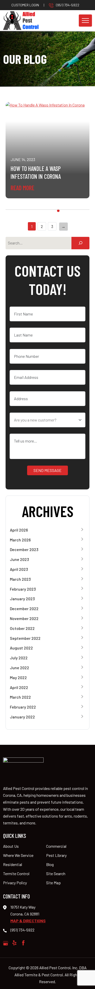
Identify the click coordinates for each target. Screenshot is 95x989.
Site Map (53, 882)
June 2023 (19, 559)
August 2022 (21, 647)
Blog (50, 864)
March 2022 (20, 697)
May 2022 (18, 677)
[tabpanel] (47, 150)
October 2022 (22, 628)
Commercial (56, 846)
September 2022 (25, 638)
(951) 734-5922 (67, 5)
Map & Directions (28, 920)
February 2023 (23, 589)
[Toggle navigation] (85, 20)
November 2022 (24, 618)
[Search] (80, 243)
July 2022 (19, 657)
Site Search (55, 873)
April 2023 (19, 569)
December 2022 (24, 608)
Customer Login (25, 5)
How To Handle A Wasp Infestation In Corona (36, 172)
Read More (22, 187)
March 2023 (20, 579)
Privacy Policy (15, 882)
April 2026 (19, 529)
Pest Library (56, 855)
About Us (11, 846)
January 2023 (22, 598)
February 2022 (23, 706)
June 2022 (19, 667)
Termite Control (16, 873)
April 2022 (19, 687)
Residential (12, 864)
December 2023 (24, 549)
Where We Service (18, 855)
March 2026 (20, 539)
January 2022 (22, 716)
